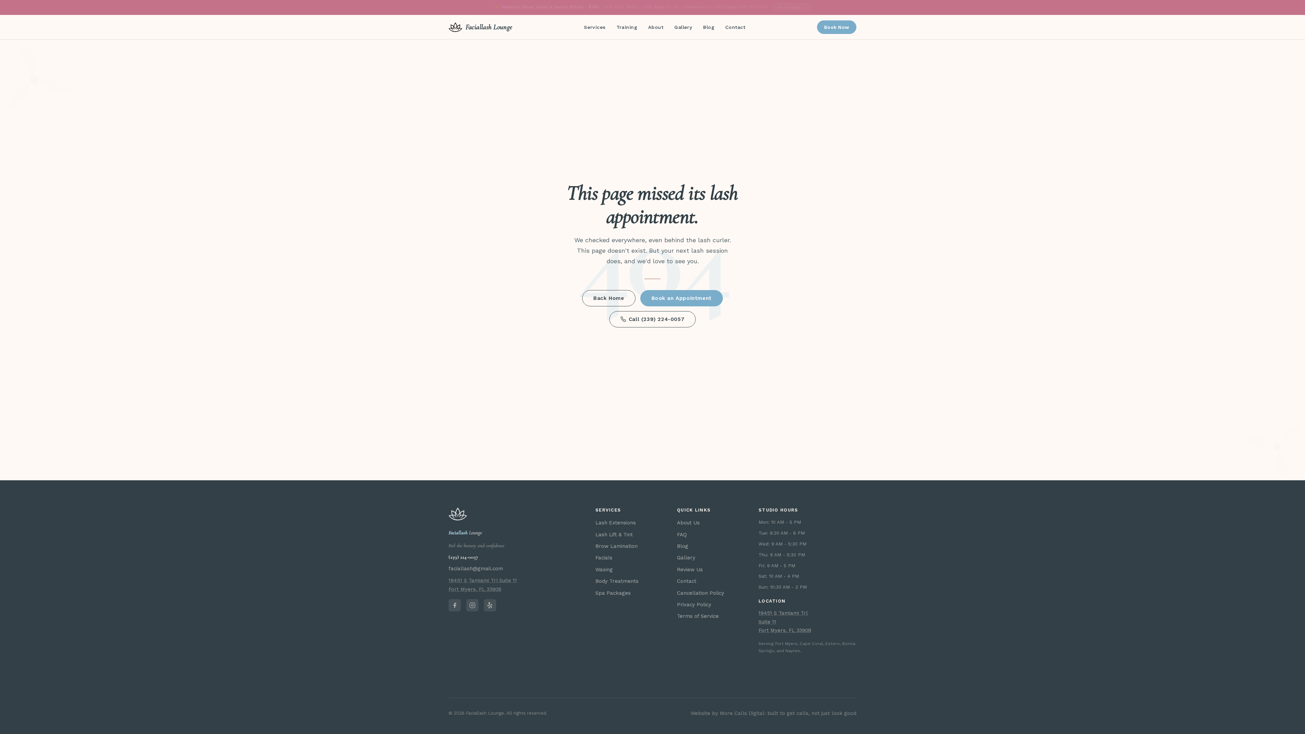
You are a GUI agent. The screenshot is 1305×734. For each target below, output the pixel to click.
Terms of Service (698, 616)
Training (626, 27)
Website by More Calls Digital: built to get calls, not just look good (773, 713)
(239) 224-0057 (463, 557)
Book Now (836, 27)
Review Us (690, 570)
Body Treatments (617, 581)
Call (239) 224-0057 (656, 319)
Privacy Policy (694, 605)
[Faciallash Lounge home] (458, 513)
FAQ (682, 535)
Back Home (608, 298)
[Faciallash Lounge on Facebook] (455, 605)
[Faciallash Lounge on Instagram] (472, 605)
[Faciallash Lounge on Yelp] (490, 605)
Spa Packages (613, 593)
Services (594, 27)
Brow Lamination (616, 546)
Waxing (604, 570)
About (655, 27)
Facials (603, 558)
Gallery (683, 27)
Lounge (465, 533)
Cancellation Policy (700, 593)
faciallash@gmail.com (476, 569)
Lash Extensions (615, 523)
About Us (688, 523)
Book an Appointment (681, 298)
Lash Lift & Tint (614, 535)
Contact (735, 27)
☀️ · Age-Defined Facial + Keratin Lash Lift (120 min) (650, 7)
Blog (708, 27)
